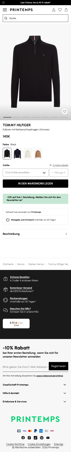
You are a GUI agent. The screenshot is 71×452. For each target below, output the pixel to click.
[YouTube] (48, 438)
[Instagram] (29, 438)
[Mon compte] (54, 10)
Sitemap (58, 444)
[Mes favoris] (60, 10)
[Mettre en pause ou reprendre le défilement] (3, 2)
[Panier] (66, 10)
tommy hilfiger (17, 125)
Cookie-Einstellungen (39, 444)
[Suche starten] (5, 18)
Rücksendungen (19, 298)
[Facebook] (23, 438)
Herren (21, 264)
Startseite (8, 264)
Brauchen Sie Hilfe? (20, 308)
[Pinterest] (42, 438)
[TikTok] (35, 438)
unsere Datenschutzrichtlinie (49, 376)
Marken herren (36, 264)
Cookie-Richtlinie (15, 444)
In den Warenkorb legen (35, 183)
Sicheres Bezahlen (20, 277)
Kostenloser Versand (21, 287)
